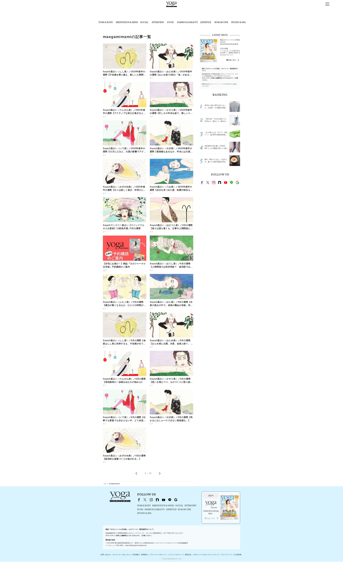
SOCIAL (144, 22)
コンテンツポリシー (175, 555)
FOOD (170, 22)
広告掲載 (135, 555)
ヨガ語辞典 (237, 555)
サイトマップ (226, 555)
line (231, 182)
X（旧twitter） (208, 182)
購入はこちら (231, 60)
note (219, 182)
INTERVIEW (158, 22)
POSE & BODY (106, 22)
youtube (163, 499)
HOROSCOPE (221, 22)
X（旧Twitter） (145, 499)
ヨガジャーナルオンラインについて (206, 555)
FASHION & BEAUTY (187, 22)
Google (237, 182)
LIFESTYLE (205, 22)
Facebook (202, 182)
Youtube (225, 182)
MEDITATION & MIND (127, 22)
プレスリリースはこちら (121, 555)
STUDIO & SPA (238, 22)
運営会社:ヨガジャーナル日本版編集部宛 (219, 84)
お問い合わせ (105, 555)
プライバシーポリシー (158, 555)
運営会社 (188, 555)
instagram (213, 182)
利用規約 (144, 555)
